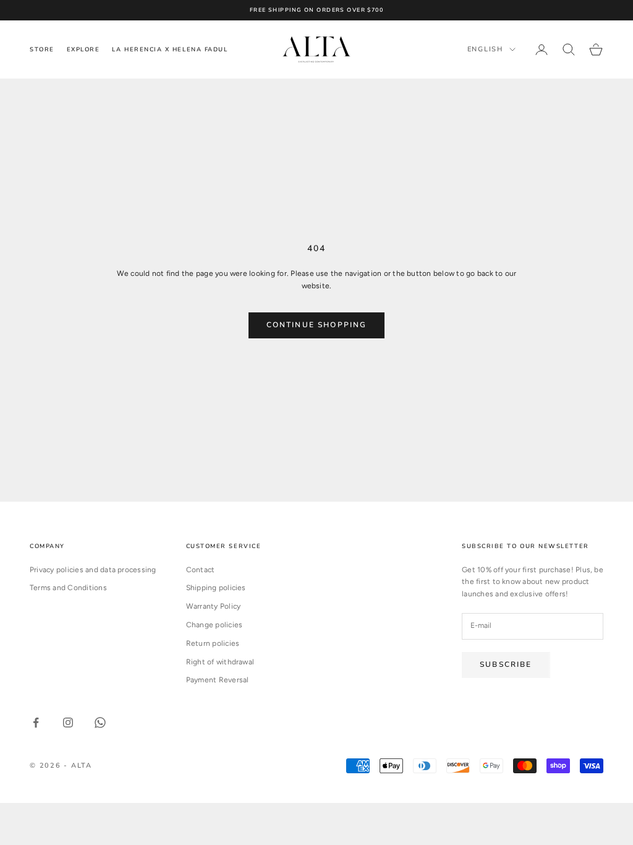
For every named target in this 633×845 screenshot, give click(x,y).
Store (42, 49)
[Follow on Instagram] (68, 722)
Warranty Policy (213, 606)
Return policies (213, 643)
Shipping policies (216, 587)
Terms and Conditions (68, 587)
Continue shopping (316, 325)
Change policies (214, 624)
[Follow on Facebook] (36, 722)
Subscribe (506, 664)
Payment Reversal (217, 680)
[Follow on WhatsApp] (100, 722)
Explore (83, 49)
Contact (200, 569)
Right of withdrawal (220, 662)
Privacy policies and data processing (93, 569)
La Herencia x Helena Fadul (169, 49)
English (485, 49)
